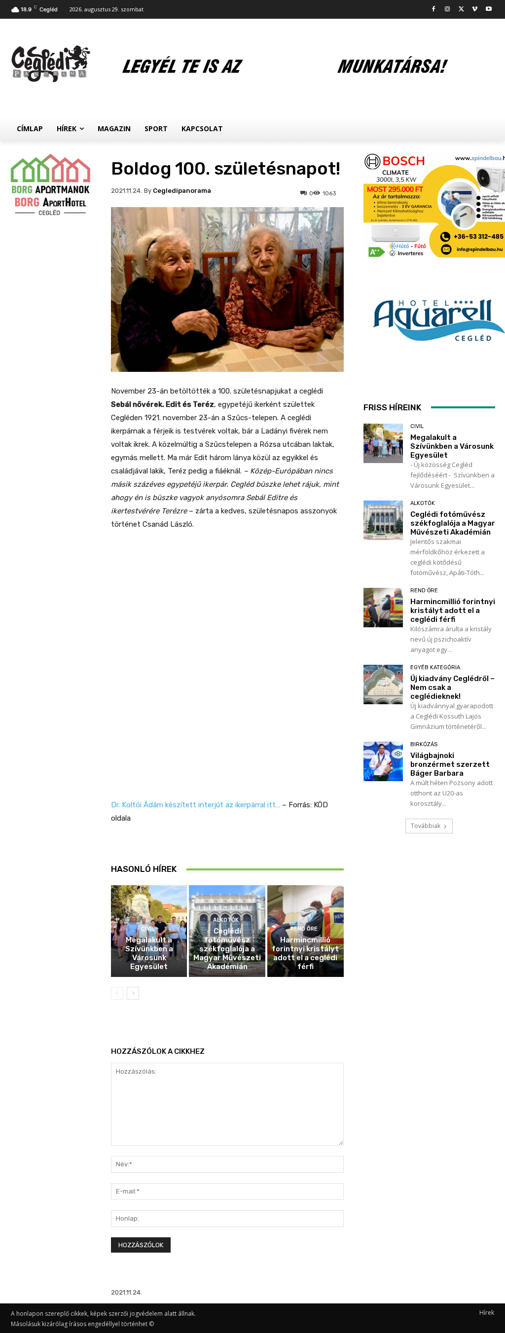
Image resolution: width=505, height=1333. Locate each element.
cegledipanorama (182, 190)
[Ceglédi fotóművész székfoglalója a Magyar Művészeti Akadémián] (383, 520)
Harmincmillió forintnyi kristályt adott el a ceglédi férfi (305, 953)
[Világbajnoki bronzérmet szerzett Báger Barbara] (383, 761)
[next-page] (133, 993)
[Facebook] (433, 9)
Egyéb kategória (435, 667)
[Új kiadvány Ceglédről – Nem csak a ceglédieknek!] (383, 684)
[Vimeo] (474, 9)
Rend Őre (304, 929)
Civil (147, 929)
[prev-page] (117, 993)
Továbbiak (425, 826)
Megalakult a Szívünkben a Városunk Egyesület (149, 953)
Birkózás (423, 744)
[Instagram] (447, 9)
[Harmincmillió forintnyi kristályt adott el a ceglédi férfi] (383, 607)
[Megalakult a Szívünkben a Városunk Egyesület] (383, 443)
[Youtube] (488, 9)
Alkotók (226, 920)
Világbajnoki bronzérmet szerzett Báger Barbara (450, 764)
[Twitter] (461, 9)
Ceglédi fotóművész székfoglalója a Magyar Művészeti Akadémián (227, 949)
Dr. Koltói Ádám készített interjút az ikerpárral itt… (195, 804)
